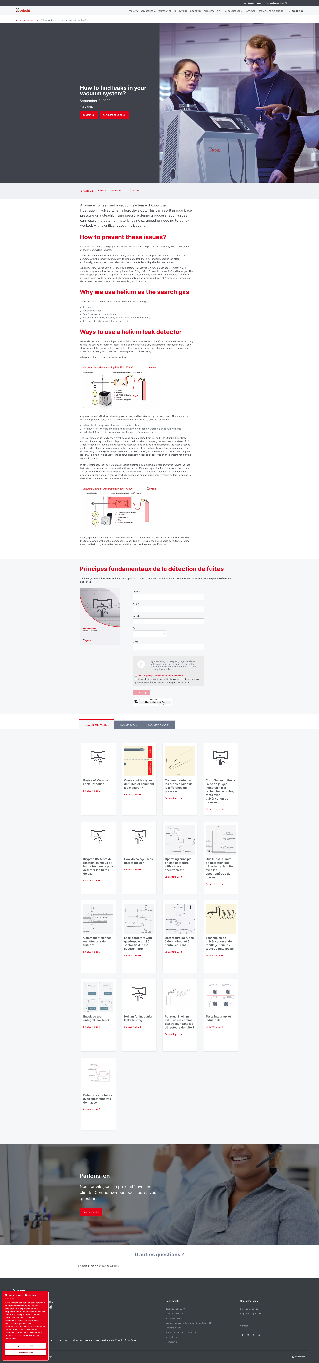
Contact (244, 1325)
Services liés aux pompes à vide (156, 11)
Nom (136, 604)
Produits (133, 11)
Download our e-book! (114, 115)
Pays (136, 628)
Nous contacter (91, 1212)
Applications (180, 11)
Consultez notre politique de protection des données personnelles (23, 1335)
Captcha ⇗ (165, 705)
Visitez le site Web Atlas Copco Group (119, 1340)
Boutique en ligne (173, 1309)
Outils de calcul (172, 1313)
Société (137, 616)
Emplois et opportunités (251, 1313)
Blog (38, 20)
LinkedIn (101, 190)
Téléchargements (213, 11)
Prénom (136, 591)
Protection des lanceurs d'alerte (180, 1332)
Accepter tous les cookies (25, 1346)
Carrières (250, 11)
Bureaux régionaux (249, 1309)
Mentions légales (173, 1327)
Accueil (19, 20)
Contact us (88, 115)
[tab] (96, 724)
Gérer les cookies (25, 1353)
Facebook (116, 190)
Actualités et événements (270, 11)
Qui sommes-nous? (233, 11)
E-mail (136, 641)
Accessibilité (171, 1337)
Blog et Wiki (195, 11)
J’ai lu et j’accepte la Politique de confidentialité (160, 675)
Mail (137, 190)
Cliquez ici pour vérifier (155, 702)
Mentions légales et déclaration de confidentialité (188, 1323)
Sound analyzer (172, 1318)
